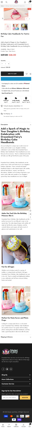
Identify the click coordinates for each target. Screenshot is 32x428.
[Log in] (25, 2)
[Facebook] (3, 369)
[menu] (2, 2)
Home (2, 6)
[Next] (29, 18)
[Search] (6, 2)
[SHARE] (30, 74)
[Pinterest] (11, 369)
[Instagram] (7, 369)
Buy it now (16, 79)
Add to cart (12, 74)
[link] (9, 425)
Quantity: (3, 60)
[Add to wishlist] (27, 74)
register (25, 397)
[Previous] (26, 18)
